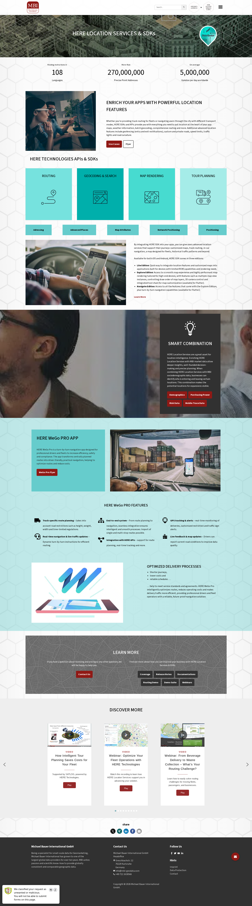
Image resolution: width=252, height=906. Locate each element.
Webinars (187, 682)
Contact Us (84, 674)
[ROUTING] (49, 194)
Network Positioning (169, 230)
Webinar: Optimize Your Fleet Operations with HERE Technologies (126, 760)
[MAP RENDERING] (152, 194)
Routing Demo (150, 682)
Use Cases (114, 144)
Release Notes (164, 674)
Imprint (174, 867)
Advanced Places (79, 230)
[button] (69, 735)
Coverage (145, 674)
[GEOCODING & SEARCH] (100, 194)
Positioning (212, 230)
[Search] (184, 7)
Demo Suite (170, 682)
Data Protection (178, 870)
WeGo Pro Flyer (47, 472)
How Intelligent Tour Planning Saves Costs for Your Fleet (69, 760)
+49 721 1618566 (124, 874)
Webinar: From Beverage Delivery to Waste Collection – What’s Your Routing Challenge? (183, 762)
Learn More (140, 297)
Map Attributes (123, 230)
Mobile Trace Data (194, 403)
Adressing (38, 230)
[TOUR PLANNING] (203, 194)
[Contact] (235, 857)
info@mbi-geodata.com (127, 870)
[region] (126, 764)
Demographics (177, 394)
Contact (174, 873)
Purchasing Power (200, 394)
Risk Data (174, 403)
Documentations (186, 674)
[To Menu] (220, 7)
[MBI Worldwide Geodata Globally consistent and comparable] (33, 7)
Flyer (128, 144)
